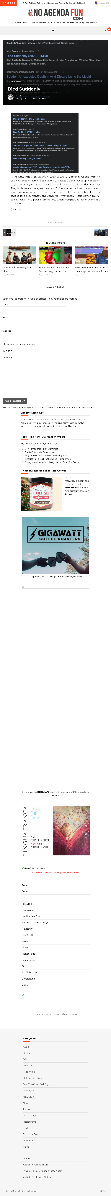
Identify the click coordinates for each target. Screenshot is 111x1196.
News (25, 941)
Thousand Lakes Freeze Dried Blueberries (48, 459)
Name (6, 304)
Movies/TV (27, 929)
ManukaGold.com (74, 481)
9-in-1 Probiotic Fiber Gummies (41, 449)
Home (26, 1158)
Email (5, 317)
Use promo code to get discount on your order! (56, 576)
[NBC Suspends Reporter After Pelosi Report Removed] (102, 232)
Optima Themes (29, 1191)
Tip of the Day (29, 972)
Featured (27, 904)
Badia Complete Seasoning (39, 452)
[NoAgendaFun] (55, 15)
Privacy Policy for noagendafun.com (42, 1171)
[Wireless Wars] (9, 232)
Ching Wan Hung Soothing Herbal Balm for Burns (52, 462)
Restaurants (28, 960)
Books (25, 891)
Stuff (24, 966)
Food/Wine (28, 910)
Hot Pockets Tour (31, 916)
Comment (9, 357)
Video (25, 985)
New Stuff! (27, 935)
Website (7, 331)
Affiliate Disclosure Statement (39, 1177)
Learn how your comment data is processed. (68, 407)
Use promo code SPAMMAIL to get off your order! (55, 873)
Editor (18, 95)
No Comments (55, 222)
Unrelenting (28, 978)
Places (25, 947)
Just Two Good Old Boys (35, 922)
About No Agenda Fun (35, 1164)
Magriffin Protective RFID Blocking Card (46, 455)
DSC (24, 897)
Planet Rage (28, 954)
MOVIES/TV (16, 82)
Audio (25, 885)
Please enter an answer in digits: (19, 344)
